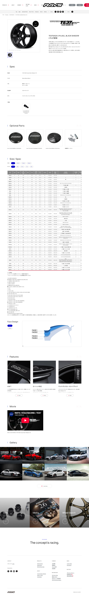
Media (80, 5)
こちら (13, 563)
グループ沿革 (54, 566)
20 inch (29, 163)
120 (31, 166)
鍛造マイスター (54, 576)
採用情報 (53, 568)
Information (69, 565)
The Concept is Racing (41, 573)
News (35, 5)
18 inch (18, 163)
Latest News (69, 563)
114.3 (22, 166)
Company (19, 5)
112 (27, 166)
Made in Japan (40, 575)
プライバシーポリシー (70, 572)
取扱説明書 (69, 574)
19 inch (23, 163)
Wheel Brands (40, 563)
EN (65, 5)
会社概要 (53, 563)
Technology (39, 576)
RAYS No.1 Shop (55, 575)
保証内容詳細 (69, 575)
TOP (3, 14)
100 (17, 166)
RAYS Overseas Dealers (56, 580)
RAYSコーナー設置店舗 (56, 578)
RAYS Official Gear (40, 566)
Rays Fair (69, 569)
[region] (44, 221)
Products (4, 5)
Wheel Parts (39, 565)
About (13, 5)
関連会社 (53, 565)
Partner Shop (28, 5)
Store (72, 5)
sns (42, 5)
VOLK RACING (11, 14)
